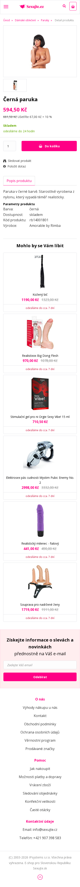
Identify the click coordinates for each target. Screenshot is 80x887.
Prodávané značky (40, 748)
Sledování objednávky (40, 793)
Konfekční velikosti (40, 801)
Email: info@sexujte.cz (40, 829)
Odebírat (40, 677)
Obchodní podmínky (40, 724)
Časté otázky (40, 809)
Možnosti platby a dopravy (40, 776)
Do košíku (52, 146)
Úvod (6, 20)
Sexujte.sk (40, 868)
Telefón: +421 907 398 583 (40, 838)
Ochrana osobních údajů (40, 732)
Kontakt (40, 715)
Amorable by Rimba (45, 225)
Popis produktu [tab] (19, 180)
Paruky (45, 20)
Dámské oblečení (25, 20)
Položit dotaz (16, 166)
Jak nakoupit (40, 768)
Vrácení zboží (40, 785)
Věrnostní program (40, 740)
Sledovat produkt (19, 161)
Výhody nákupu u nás (40, 707)
